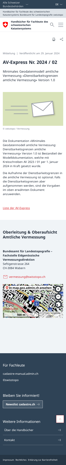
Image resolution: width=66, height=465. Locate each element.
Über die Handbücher (18, 430)
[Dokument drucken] (54, 39)
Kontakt (9, 440)
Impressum (8, 459)
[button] (60, 419)
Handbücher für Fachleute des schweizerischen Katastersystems (29, 25)
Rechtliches (21, 459)
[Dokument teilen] (61, 39)
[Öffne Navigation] (60, 25)
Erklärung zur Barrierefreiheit (42, 459)
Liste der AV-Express (16, 208)
